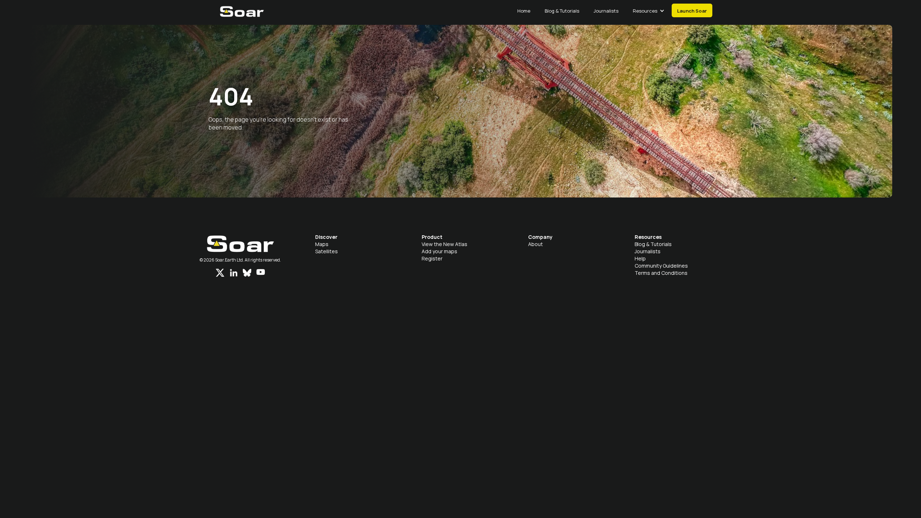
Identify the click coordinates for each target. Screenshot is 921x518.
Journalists (606, 11)
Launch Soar (692, 11)
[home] (242, 15)
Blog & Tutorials (562, 11)
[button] (649, 11)
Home (523, 11)
